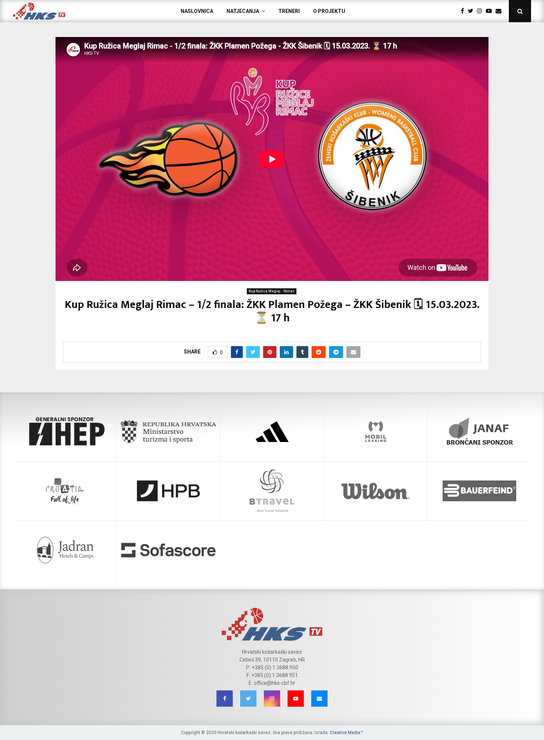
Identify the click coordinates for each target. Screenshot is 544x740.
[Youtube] (491, 11)
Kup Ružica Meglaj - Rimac (272, 291)
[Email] (500, 11)
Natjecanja (242, 11)
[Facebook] (464, 11)
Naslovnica (197, 11)
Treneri (289, 11)
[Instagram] (481, 11)
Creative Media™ (346, 732)
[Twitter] (472, 11)
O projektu (329, 11)
